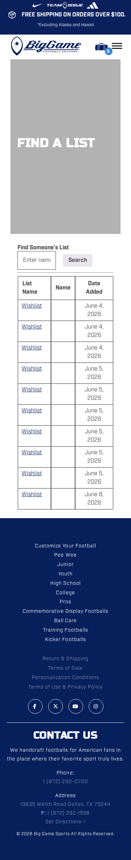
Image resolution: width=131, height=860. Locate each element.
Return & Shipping (65, 659)
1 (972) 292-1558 (68, 813)
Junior (65, 564)
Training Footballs (65, 630)
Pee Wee (65, 555)
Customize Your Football (65, 546)
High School (65, 583)
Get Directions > (65, 822)
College (65, 593)
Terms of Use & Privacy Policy (65, 687)
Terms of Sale (65, 668)
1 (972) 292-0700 (65, 782)
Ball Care (65, 621)
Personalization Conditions (66, 678)
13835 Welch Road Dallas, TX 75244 (65, 804)
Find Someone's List (43, 247)
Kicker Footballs (65, 640)
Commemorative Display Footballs (66, 611)
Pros (65, 602)
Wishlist (32, 306)
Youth (65, 574)
